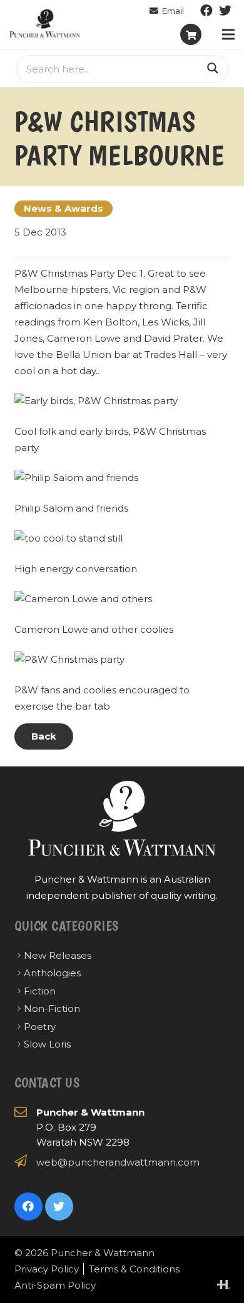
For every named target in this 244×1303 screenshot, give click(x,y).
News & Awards (63, 208)
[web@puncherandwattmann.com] (167, 11)
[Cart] (190, 34)
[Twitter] (225, 10)
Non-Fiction (52, 1008)
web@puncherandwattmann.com (118, 1162)
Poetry (40, 1027)
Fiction (40, 991)
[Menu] (228, 34)
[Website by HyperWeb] (223, 1284)
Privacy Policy (46, 1269)
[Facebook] (206, 10)
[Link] (44, 23)
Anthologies (52, 973)
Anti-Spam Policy (55, 1285)
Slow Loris (47, 1044)
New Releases (57, 955)
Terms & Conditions (134, 1269)
